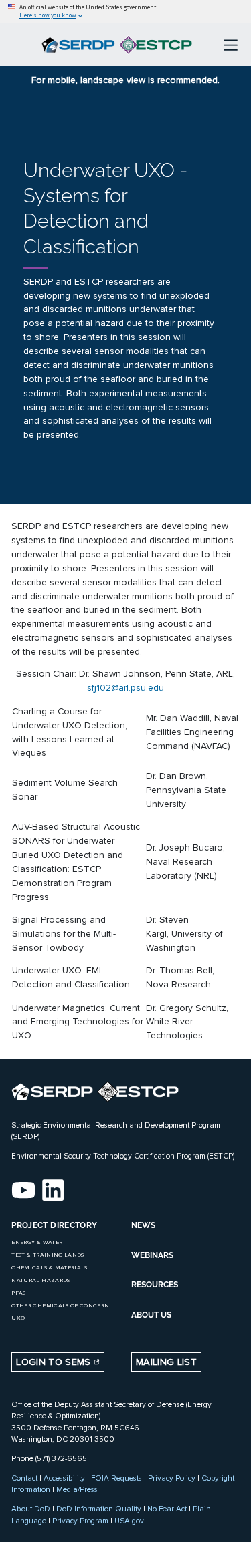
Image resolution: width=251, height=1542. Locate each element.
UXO (18, 1318)
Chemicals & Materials (49, 1267)
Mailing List (166, 1362)
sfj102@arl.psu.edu (125, 687)
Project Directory (54, 1225)
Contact (24, 1478)
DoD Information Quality (98, 1508)
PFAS (18, 1293)
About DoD (30, 1508)
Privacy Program (80, 1520)
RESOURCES (154, 1284)
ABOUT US (151, 1315)
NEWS (143, 1225)
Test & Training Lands (47, 1255)
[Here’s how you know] (125, 11)
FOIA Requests (116, 1478)
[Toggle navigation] (230, 44)
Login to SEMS (55, 1362)
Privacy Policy (171, 1478)
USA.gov (129, 1520)
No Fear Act (167, 1508)
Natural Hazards (40, 1280)
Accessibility (64, 1478)
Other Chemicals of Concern (60, 1305)
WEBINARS (152, 1255)
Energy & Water (36, 1242)
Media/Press (77, 1489)
